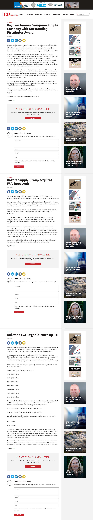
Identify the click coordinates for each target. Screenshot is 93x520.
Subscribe (56, 14)
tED (14, 100)
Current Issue (68, 14)
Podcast (38, 14)
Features (29, 14)
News (21, 14)
